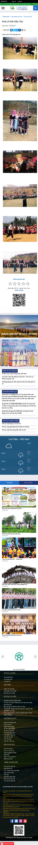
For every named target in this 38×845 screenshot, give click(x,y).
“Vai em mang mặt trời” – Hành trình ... (12, 559)
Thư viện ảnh (28, 16)
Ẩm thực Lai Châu (9, 730)
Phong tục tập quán (9, 733)
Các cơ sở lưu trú (9, 750)
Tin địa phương (8, 677)
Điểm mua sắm (8, 759)
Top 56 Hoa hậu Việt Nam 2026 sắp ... (12, 635)
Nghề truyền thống (9, 726)
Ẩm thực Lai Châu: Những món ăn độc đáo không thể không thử (18, 703)
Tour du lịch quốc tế (9, 766)
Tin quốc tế (7, 681)
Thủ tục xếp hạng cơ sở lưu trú (11, 423)
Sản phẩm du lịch (16, 16)
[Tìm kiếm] (36, 8)
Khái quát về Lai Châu (10, 691)
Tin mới (9, 483)
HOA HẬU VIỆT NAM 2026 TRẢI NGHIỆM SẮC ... (15, 584)
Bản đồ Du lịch (8, 768)
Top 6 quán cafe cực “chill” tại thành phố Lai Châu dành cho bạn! (18, 714)
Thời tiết (6, 774)
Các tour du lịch (8, 748)
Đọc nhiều (28, 483)
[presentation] (2, 656)
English (20, 1)
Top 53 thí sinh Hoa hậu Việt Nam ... (11, 534)
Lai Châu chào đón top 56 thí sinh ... (11, 610)
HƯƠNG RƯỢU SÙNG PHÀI (12, 700)
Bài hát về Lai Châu (9, 693)
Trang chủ (6, 16)
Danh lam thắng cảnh (10, 722)
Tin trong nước (8, 679)
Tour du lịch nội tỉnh (9, 778)
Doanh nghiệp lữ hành (10, 752)
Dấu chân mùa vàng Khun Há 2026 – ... (12, 508)
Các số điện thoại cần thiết (11, 770)
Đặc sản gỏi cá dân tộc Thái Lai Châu (14, 706)
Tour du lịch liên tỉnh (9, 781)
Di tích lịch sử (8, 724)
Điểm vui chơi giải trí (10, 756)
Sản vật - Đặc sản (9, 741)
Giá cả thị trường (9, 772)
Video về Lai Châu (9, 689)
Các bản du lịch (8, 737)
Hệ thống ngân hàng (9, 776)
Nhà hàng (6, 755)
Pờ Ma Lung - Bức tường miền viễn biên (14, 373)
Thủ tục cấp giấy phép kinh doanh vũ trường (15, 427)
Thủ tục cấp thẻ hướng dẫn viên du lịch (14, 430)
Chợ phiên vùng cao (9, 735)
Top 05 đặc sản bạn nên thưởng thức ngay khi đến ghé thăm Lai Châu (18, 710)
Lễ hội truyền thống (9, 728)
